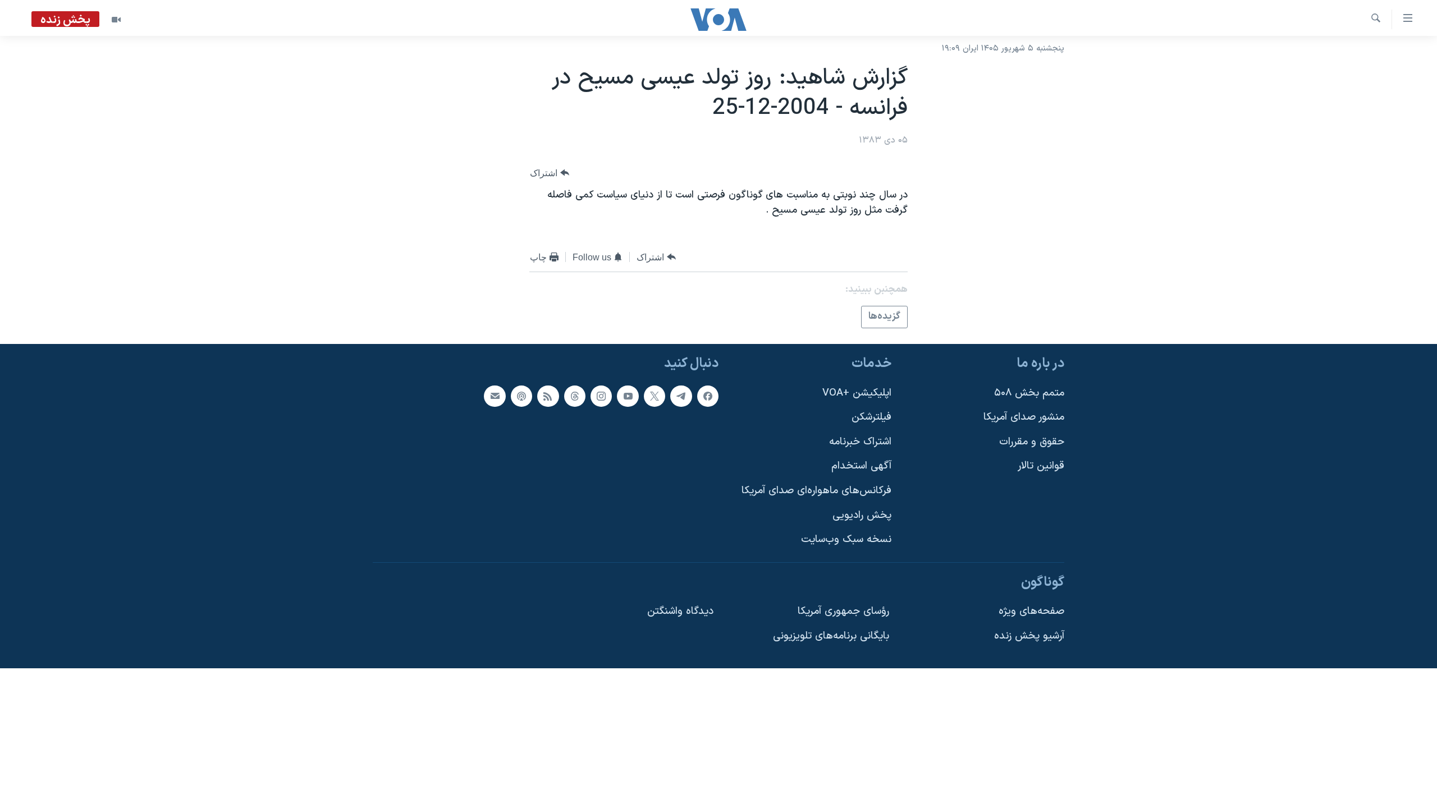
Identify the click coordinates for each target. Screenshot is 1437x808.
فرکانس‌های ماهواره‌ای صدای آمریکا (816, 490)
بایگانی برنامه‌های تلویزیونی (831, 636)
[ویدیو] (116, 19)
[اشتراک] (494, 395)
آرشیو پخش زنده (1029, 636)
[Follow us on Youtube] (627, 395)
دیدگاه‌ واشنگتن (680, 611)
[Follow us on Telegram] (681, 395)
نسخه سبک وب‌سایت (846, 539)
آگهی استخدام (861, 466)
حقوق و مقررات (1031, 441)
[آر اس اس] (548, 395)
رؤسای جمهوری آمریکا (843, 611)
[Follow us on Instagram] (601, 395)
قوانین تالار (1041, 466)
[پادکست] (521, 395)
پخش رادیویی (861, 514)
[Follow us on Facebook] (707, 395)
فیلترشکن (871, 417)
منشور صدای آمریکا (1023, 417)
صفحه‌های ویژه (1031, 611)
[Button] (549, 173)
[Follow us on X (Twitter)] (654, 395)
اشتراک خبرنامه (860, 441)
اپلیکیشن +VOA (856, 392)
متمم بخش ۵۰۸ (1029, 392)
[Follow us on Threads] (574, 395)
